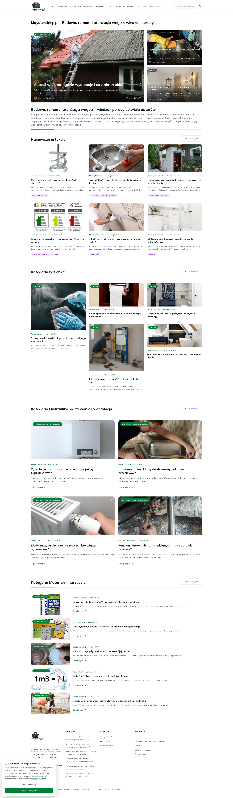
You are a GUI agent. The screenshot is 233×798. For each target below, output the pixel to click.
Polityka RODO (87, 789)
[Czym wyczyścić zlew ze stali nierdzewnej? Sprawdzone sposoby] (174, 47)
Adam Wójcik (36, 334)
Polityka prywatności (63, 789)
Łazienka (131, 6)
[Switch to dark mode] (200, 6)
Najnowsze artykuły (59, 6)
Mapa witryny (117, 789)
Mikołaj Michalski (37, 176)
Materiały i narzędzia (145, 6)
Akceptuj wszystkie (29, 791)
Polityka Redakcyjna (102, 789)
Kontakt (76, 789)
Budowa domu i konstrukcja (81, 6)
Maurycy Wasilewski (156, 176)
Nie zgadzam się (29, 785)
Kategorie (140, 731)
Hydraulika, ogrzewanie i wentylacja (110, 6)
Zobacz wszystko (191, 138)
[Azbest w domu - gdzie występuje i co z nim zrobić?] (87, 66)
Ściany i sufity (162, 6)
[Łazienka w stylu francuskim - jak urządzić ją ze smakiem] (174, 84)
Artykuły (70, 731)
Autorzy (104, 731)
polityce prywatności (38, 779)
